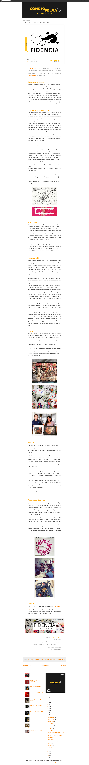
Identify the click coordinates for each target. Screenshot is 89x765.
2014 (48, 753)
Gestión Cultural (56, 659)
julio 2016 (50, 727)
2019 (48, 710)
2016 (48, 715)
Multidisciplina (26, 660)
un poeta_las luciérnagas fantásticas (35, 681)
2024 (48, 700)
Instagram (30, 609)
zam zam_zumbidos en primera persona (56, 741)
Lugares (63, 659)
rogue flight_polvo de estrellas (36, 717)
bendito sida (50, 737)
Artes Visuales (30, 659)
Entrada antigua (62, 665)
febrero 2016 (51, 747)
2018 (48, 712)
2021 (48, 706)
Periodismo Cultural (32, 660)
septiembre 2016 (51, 723)
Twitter (51, 608)
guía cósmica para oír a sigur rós (36, 705)
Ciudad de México (36, 659)
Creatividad (42, 659)
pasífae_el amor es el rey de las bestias (36, 712)
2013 (48, 755)
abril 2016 (50, 743)
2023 (48, 702)
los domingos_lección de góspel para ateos (36, 699)
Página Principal (45, 665)
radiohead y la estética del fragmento (55, 735)
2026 (48, 697)
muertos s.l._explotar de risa (36, 686)
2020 (48, 708)
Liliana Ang (32, 75)
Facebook (57, 608)
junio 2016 (50, 728)
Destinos (46, 659)
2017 (48, 714)
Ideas (60, 659)
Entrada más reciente (27, 665)
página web (57, 606)
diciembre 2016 (51, 717)
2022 (48, 704)
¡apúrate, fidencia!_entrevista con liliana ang (56, 733)
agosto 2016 (51, 725)
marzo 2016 (50, 745)
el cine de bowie (51, 739)
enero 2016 (50, 749)
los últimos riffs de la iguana (36, 674)
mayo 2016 (50, 730)
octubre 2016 (51, 721)
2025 (48, 698)
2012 (48, 757)
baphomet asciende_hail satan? (36, 692)
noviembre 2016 (51, 719)
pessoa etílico (33, 724)
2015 (48, 751)
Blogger (54, 762)
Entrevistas (50, 659)
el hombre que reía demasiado (36, 730)
